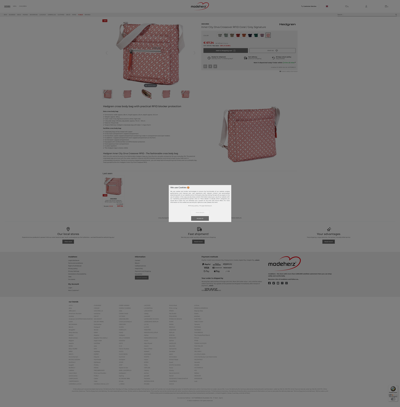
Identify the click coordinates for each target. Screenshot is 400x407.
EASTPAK (97, 343)
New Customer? (73, 290)
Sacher (171, 340)
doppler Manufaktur (101, 338)
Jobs (69, 276)
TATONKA (197, 327)
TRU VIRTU (197, 351)
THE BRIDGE (198, 332)
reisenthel (172, 330)
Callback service (140, 266)
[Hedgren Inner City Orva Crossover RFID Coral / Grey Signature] (107, 94)
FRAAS (96, 367)
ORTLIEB (147, 367)
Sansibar (172, 351)
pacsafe (146, 376)
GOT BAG (122, 316)
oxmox (146, 373)
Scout (171, 367)
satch (171, 354)
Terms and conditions (75, 263)
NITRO (146, 362)
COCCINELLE (98, 311)
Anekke (71, 316)
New (5, 14)
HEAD (121, 332)
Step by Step (198, 311)
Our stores (71, 279)
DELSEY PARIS (99, 321)
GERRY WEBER (124, 305)
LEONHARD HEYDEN (151, 319)
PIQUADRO (173, 316)
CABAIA (71, 370)
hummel (122, 357)
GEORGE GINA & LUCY (101, 384)
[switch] (393, 399)
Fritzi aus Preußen (100, 373)
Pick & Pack (173, 305)
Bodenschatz (73, 338)
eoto (95, 346)
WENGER (197, 376)
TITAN (196, 340)
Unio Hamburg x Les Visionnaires (205, 357)
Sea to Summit (174, 373)
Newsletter (138, 274)
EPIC (95, 349)
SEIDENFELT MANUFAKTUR (178, 378)
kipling (121, 376)
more (257, 260)
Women (7, 6)
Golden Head (123, 313)
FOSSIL (96, 365)
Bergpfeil (72, 330)
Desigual (97, 327)
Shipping (225, 43)
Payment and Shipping (143, 271)
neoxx (146, 359)
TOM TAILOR (198, 346)
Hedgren (205, 23)
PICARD (146, 384)
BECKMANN (73, 324)
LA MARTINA (148, 308)
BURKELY (72, 367)
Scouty (171, 370)
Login (70, 287)
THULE (196, 338)
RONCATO (172, 338)
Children (23, 6)
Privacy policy (73, 268)
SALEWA (172, 346)
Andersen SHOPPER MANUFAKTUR (80, 319)
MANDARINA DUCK (150, 338)
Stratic (196, 313)
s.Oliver (196, 305)
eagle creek (98, 340)
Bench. (71, 327)
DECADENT (98, 319)
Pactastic (147, 378)
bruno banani (73, 357)
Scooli (171, 362)
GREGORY (122, 324)
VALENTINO (198, 359)
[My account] (366, 6)
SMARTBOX (173, 381)
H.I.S (120, 346)
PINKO (171, 311)
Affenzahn (72, 311)
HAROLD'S (122, 330)
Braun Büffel (73, 349)
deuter (96, 330)
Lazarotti (147, 316)
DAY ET (96, 316)
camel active (73, 376)
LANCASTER (148, 311)
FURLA (96, 376)
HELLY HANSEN (124, 338)
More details (200, 212)
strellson (197, 316)
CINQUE (96, 308)
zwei (195, 381)
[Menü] (396, 386)
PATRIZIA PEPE (149, 381)
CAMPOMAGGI (74, 381)
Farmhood (97, 359)
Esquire (96, 357)
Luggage (42, 14)
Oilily (146, 365)
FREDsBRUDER (99, 370)
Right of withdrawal (74, 266)
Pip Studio (172, 313)
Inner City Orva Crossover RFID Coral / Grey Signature (113, 200)
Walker (196, 373)
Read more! (198, 241)
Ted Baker (197, 330)
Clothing (61, 14)
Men (14, 6)
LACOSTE (147, 305)
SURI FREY (197, 319)
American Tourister (75, 313)
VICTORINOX (198, 367)
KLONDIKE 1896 (124, 378)
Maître (146, 335)
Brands (87, 14)
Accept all (200, 218)
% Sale (80, 14)
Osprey (146, 370)
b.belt (71, 321)
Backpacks (34, 14)
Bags (19, 14)
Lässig (146, 313)
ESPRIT (96, 354)
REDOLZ (172, 327)
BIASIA (71, 335)
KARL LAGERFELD (125, 370)
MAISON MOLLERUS (151, 332)
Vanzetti (197, 362)
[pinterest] (287, 283)
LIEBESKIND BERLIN (151, 321)
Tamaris (197, 324)
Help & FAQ (139, 268)
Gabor (96, 378)
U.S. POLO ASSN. (200, 354)
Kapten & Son (123, 367)
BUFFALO (72, 362)
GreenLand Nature (125, 321)
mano (146, 340)
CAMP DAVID (73, 378)
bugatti (71, 365)
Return (137, 263)
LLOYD (146, 327)
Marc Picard (148, 343)
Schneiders (173, 357)
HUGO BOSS (123, 354)
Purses (25, 14)
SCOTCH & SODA (175, 365)
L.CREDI (121, 384)
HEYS (121, 343)
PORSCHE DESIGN (175, 319)
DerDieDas (97, 324)
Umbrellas (52, 14)
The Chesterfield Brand (202, 335)
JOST (120, 365)
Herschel (122, 340)
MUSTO (146, 357)
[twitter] (274, 283)
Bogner (71, 340)
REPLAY (171, 332)
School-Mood (173, 359)
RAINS (171, 324)
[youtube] (279, 283)
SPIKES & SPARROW (201, 308)
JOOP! (121, 362)
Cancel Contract (141, 277)
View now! (68, 241)
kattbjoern (122, 373)
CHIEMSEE (97, 305)
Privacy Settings (73, 271)
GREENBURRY (124, 319)
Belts (68, 14)
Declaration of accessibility (77, 274)
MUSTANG (147, 354)
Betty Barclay (73, 332)
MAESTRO (147, 330)
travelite (197, 349)
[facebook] (270, 283)
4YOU (71, 305)
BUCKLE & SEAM (74, 359)
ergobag (97, 351)
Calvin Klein (73, 373)
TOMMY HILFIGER (200, 343)
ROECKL (172, 335)
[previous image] (106, 53)
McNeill (146, 351)
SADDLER (172, 343)
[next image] (194, 53)
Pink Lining (173, 308)
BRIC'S (71, 354)
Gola (120, 311)
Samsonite (172, 349)
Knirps (121, 381)
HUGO (121, 351)
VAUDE (196, 365)
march (146, 346)
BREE (71, 351)
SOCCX (171, 384)
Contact (137, 260)
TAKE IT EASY (198, 321)
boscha (71, 343)
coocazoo (97, 313)
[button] (272, 50)
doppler (96, 335)
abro (70, 308)
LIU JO (146, 324)
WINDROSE (198, 378)
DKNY (96, 332)
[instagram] (283, 283)
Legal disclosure (73, 260)
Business (12, 14)
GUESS (121, 327)
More (74, 14)
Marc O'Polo (148, 349)
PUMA (171, 321)
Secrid (171, 376)
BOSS (71, 346)
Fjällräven (97, 362)
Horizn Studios (124, 349)
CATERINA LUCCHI (75, 384)
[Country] (327, 6)
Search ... (340, 14)
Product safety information (289, 71)
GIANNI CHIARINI (125, 308)
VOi (195, 370)
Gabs (95, 381)
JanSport (122, 359)
